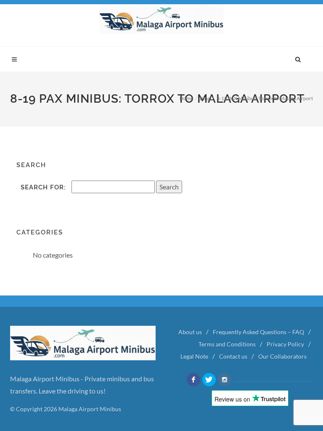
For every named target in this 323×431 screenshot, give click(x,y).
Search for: (43, 187)
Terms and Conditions (227, 344)
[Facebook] (193, 379)
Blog (205, 98)
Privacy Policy (285, 344)
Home (186, 98)
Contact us (233, 356)
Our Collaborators (282, 356)
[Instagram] (224, 379)
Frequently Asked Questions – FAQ (258, 331)
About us (190, 331)
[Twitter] (209, 379)
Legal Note (194, 356)
